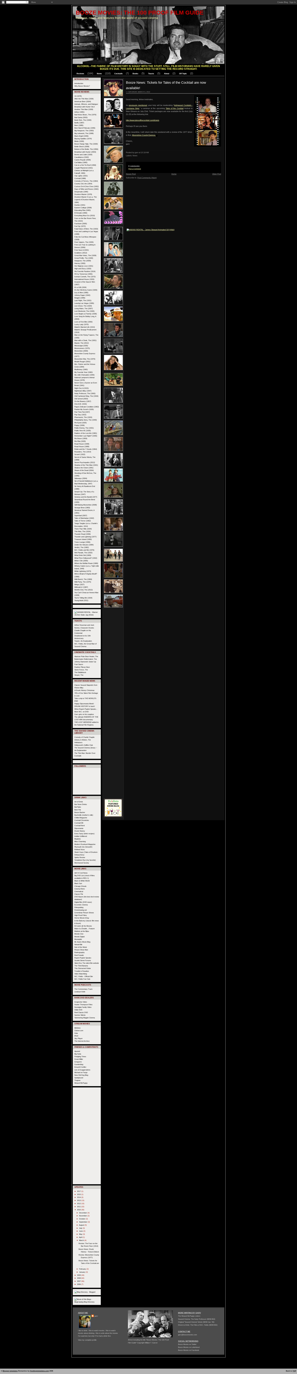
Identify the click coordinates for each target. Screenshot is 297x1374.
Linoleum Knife (79, 992)
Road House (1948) (81, 444)
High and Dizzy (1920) (82, 269)
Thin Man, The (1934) (82, 531)
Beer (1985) (78, 125)
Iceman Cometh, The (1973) (85, 277)
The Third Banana (81, 966)
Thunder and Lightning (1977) (85, 537)
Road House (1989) (81, 446)
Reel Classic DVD (81, 1012)
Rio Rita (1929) (80, 441)
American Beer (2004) (82, 101)
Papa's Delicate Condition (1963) (86, 407)
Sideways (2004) (80, 478)
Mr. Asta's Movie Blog (82, 942)
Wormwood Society (81, 863)
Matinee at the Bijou (81, 931)
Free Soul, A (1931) (81, 250)
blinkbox (77, 1028)
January (82, 1272)
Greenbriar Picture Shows (84, 913)
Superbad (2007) (80, 515)
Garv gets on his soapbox (84, 714)
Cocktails (118, 74)
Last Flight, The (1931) (82, 300)
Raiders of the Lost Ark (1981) (85, 433)
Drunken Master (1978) (83, 194)
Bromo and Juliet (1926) (83, 154)
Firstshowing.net (80, 910)
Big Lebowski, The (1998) (84, 133)
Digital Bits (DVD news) (83, 902)
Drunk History (79, 831)
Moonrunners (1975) (82, 348)
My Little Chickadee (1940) (84, 375)
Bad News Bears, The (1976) (85, 115)
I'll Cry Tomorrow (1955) (83, 274)
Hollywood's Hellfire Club (83, 745)
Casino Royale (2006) (82, 160)
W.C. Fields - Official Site (83, 976)
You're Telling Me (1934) (83, 598)
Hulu (76, 1033)
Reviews (80, 74)
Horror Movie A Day (81, 918)
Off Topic (183, 74)
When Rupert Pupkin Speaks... (85, 709)
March (81, 1240)
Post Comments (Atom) (147, 178)
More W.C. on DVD (81, 712)
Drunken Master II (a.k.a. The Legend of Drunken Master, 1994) (85, 199)
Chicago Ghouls (80, 886)
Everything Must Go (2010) (84, 215)
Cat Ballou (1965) (80, 162)
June (81, 1231)
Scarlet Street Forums (82, 960)
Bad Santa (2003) (81, 117)
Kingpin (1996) (79, 298)
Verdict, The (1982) (81, 547)
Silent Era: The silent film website (86, 963)
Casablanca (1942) (81, 157)
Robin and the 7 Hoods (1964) (85, 449)
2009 (79, 1275)
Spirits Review (79, 857)
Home (173, 174)
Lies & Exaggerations (82, 1070)
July (81, 1228)
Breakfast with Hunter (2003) (85, 152)
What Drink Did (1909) (82, 555)
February (82, 1269)
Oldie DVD (78, 1010)
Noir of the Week (80, 947)
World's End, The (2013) (83, 590)
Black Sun (78, 883)
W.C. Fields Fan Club (82, 979)
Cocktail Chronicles (81, 820)
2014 (79, 1197)
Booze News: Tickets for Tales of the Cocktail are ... (89, 1263)
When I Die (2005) (81, 561)
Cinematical (78, 891)
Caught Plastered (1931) (83, 168)
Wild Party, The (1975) (82, 582)
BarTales (77, 807)
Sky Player (78, 1038)
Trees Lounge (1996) (82, 542)
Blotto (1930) (79, 141)
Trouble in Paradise (81, 971)
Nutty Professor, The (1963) (84, 393)
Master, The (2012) (81, 343)
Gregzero (78, 1062)
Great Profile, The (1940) (83, 258)
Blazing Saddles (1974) (83, 139)
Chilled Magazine (80, 818)
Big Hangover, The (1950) (84, 131)
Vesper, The (78, 675)
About (166, 74)
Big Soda (77, 1054)
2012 (79, 1203)
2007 (79, 1281)
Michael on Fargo (80, 1072)
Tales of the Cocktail (175, 108)
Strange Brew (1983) (82, 508)
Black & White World (82, 881)
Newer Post (131, 174)
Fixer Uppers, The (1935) (84, 242)
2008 (79, 1278)
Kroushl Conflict (80, 1067)
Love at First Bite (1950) (83, 322)
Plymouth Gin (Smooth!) (83, 847)
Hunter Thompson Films (83, 1004)
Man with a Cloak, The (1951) (85, 340)
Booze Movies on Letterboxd (189, 1347)
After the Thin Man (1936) (84, 99)
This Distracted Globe (82, 968)
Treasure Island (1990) (83, 539)
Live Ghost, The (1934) (83, 306)
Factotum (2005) (80, 223)
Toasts (151, 74)
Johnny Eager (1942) (82, 295)
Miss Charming (80, 841)
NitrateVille (78, 944)
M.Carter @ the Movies (83, 926)
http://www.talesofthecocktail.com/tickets (142, 120)
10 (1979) (78, 96)
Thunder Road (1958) (82, 534)
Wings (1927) (79, 584)
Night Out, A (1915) (81, 388)
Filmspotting (78, 907)
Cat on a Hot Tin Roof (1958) (85, 165)
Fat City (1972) (80, 226)
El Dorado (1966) (80, 213)
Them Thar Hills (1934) (83, 529)
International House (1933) (84, 279)
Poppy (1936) (79, 425)
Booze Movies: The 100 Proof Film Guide (140, 12)
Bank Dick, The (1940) (82, 120)
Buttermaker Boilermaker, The (85, 659)
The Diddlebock (80, 672)
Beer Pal (77, 810)
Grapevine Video (80, 1002)
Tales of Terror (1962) (82, 521)
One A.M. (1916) (80, 404)
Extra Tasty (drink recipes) (84, 834)
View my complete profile (87, 1340)
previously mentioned (138, 105)
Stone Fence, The (81, 670)
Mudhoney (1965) (81, 369)
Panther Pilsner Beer (82, 667)
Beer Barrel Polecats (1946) (84, 128)
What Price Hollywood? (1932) (85, 558)
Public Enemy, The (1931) (84, 428)
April (81, 1237)
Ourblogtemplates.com (39, 1371)
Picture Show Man (81, 950)
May (81, 1234)
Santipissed (78, 1078)
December (83, 1213)
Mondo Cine (78, 934)
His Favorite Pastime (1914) (84, 271)
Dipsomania (78, 828)
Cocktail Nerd (79, 825)
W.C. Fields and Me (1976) (84, 550)
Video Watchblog (80, 974)
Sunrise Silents (80, 1015)
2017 (79, 1191)
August (82, 1225)
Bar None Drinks (80, 804)
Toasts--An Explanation (83, 641)
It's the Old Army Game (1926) (85, 290)
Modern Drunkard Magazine (84, 844)
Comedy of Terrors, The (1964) (86, 181)
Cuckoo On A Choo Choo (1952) (86, 186)
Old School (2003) (81, 399)
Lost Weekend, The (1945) (84, 311)
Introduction (78, 83)
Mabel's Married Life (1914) (84, 327)
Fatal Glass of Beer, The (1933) (86, 229)
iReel (76, 1036)
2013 (79, 1200)
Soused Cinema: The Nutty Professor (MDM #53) (196, 1319)
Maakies (77, 839)
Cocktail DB (78, 823)
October (82, 1219)
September (83, 1222)
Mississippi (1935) (81, 346)
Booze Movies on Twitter (187, 1344)
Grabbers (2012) (80, 253)
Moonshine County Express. (144, 135)
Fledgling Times (80, 1056)
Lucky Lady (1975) (81, 324)
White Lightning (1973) (82, 571)
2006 (79, 1284)
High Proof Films (80, 915)
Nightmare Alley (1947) (82, 391)
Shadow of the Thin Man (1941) (86, 465)
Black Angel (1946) (81, 136)
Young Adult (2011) (81, 600)
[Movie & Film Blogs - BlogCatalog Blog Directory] (86, 1302)
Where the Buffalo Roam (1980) (86, 563)
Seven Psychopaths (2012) (84, 462)
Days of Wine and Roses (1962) (86, 189)
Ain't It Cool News (81, 873)
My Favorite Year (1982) (83, 372)
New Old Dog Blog (81, 1075)
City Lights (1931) (81, 176)
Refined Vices (79, 849)
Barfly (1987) (79, 123)
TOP (294, 1371)
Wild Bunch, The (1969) (83, 579)
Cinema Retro (79, 889)
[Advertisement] (113, 655)
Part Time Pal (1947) (82, 412)
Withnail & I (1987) (81, 587)
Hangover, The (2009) (82, 261)
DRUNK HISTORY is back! (84, 706)
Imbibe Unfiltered (80, 836)
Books (135, 74)
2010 (79, 1210)
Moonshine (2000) (81, 351)
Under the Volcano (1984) (84, 545)
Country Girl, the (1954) (83, 184)
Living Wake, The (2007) (83, 308)
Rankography (79, 952)
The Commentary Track (83, 989)
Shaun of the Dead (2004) (84, 470)
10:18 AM (145, 152)
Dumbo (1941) (79, 205)
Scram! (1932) (79, 454)
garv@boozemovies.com (187, 1335)
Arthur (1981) (79, 112)
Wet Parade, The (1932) (83, 553)
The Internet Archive (82, 1041)
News (99, 74)
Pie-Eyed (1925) (80, 423)
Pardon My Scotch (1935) (84, 409)
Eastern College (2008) (83, 208)
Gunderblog (78, 1064)
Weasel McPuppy (81, 1083)
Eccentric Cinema (81, 905)
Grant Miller (78, 1059)
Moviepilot (78, 939)
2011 (79, 1207)
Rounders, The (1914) (82, 452)
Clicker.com (78, 1030)
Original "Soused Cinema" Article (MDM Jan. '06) (196, 1322)
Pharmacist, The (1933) (83, 417)
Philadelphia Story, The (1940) (85, 420)
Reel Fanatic (79, 955)
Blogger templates (10, 1371)
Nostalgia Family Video (82, 1007)
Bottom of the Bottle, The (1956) (86, 149)
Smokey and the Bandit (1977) (85, 497)
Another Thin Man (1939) (83, 109)
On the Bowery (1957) (82, 401)
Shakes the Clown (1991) (83, 468)
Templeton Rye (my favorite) (85, 860)
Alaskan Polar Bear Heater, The (86, 656)
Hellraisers (78, 742)
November (83, 1216)
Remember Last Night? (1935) (85, 436)
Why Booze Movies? (82, 86)
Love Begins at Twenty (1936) (85, 314)
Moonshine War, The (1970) (84, 359)
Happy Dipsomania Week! (84, 704)
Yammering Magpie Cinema (84, 1018)
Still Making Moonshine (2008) (85, 505)
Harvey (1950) (79, 263)
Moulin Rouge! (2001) (82, 361)
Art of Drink (78, 802)
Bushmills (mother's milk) (83, 815)
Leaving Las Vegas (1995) (84, 303)
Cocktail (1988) (80, 178)
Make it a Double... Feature (84, 929)
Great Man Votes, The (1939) (85, 255)
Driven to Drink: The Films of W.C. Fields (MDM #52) (197, 1325)
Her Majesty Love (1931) (83, 266)
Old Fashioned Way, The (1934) (86, 396)
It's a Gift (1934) (80, 287)
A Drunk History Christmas (84, 690)
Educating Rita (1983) (82, 210)
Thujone (77, 1080)
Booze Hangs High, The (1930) (86, 144)
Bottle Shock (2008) (81, 146)
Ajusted (77, 1051)
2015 (79, 1194)
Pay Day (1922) (80, 415)
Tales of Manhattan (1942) (84, 518)
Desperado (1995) (81, 192)
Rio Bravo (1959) (80, 438)
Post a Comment (134, 169)
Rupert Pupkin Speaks (82, 958)
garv (96, 1316)
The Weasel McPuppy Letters (189, 1316)
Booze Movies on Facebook (188, 1350)
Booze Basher (79, 812)
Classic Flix (78, 894)
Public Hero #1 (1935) (82, 430)
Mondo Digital (79, 937)
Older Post (216, 174)
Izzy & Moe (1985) (81, 292)
